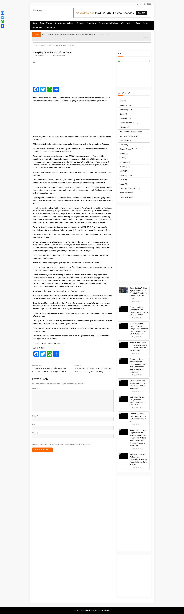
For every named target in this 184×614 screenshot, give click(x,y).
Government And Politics (108, 23)
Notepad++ (124, 162)
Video (122, 184)
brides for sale (125, 105)
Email (34, 424)
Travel (122, 180)
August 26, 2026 (137, 448)
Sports (122, 171)
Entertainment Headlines (64, 23)
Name (35, 416)
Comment (36, 388)
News (35, 23)
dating (122, 114)
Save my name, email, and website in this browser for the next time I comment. (61, 444)
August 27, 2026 (137, 301)
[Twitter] (2, 17)
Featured (137, 23)
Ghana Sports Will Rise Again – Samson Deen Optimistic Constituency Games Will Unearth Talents (139, 293)
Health (122, 153)
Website (35, 433)
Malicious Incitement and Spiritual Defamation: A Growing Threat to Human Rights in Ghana (138, 459)
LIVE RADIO (50, 28)
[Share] (2, 26)
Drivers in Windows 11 (128, 123)
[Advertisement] (73, 118)
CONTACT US (37, 28)
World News (91, 23)
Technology (124, 175)
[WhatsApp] (2, 22)
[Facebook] (2, 13)
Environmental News (127, 136)
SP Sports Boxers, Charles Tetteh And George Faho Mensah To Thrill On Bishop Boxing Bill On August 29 (139, 329)
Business (80, 23)
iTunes (122, 158)
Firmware (123, 145)
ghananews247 (60, 55)
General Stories (46, 23)
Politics (123, 167)
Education (123, 127)
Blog (121, 101)
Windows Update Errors (128, 188)
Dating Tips (124, 118)
